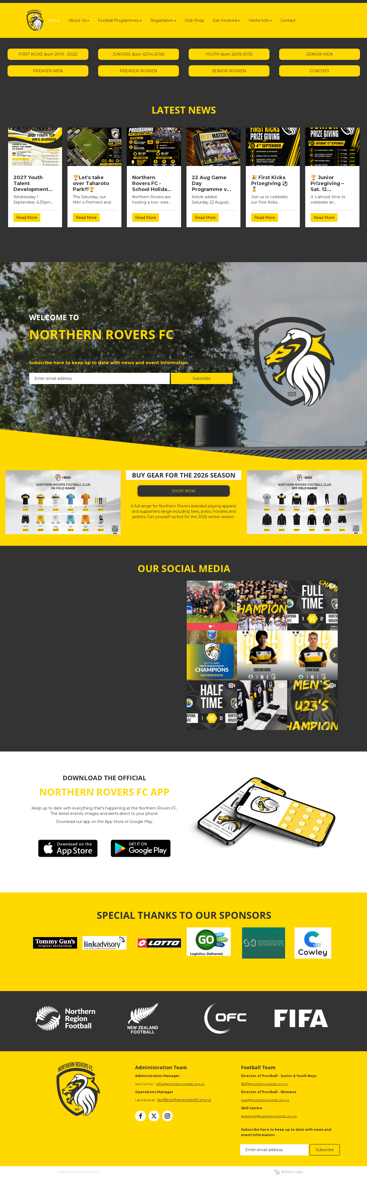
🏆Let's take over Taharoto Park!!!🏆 (91, 183)
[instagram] (167, 1116)
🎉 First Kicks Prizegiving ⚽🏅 (269, 183)
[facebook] (140, 1116)
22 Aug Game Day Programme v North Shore (209, 183)
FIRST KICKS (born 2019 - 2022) (48, 54)
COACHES (319, 70)
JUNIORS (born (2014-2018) (138, 54)
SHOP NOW (184, 491)
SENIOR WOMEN (229, 70)
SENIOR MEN (319, 54)
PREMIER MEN (48, 70)
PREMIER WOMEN (138, 70)
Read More (26, 217)
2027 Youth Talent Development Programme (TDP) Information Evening (30, 183)
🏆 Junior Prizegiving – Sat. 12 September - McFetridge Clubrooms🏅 (327, 183)
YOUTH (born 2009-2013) (229, 54)
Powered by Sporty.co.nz (79, 1172)
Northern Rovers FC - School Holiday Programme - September (151, 183)
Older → (183, 236)
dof (244, 1083)
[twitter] (154, 1116)
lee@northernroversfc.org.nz (184, 1099)
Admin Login (291, 1172)
